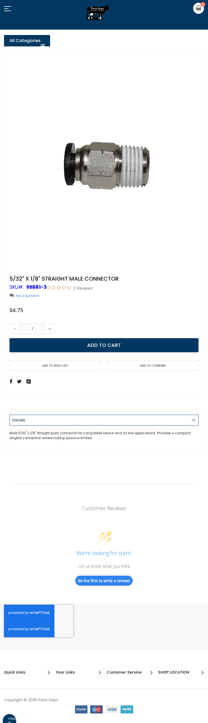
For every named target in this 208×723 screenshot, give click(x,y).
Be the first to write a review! (104, 580)
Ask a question (27, 295)
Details (18, 420)
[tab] (104, 420)
